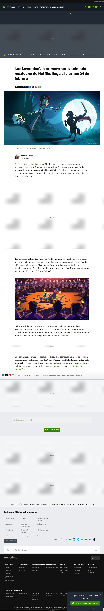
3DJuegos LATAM (24, 593)
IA (27, 55)
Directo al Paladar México (52, 594)
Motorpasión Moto (64, 571)
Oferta (22, 55)
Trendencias (78, 567)
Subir (94, 558)
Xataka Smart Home (9, 577)
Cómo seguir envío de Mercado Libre (63, 504)
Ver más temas (10, 541)
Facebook (82, 7)
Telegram (78, 539)
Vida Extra (22, 570)
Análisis (23, 518)
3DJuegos (22, 567)
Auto (36, 7)
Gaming (21, 7)
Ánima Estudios (68, 375)
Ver (53, 430)
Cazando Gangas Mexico (43, 519)
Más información (67, 609)
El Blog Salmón (92, 567)
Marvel (94, 55)
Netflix (49, 55)
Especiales (8, 524)
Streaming (27, 375)
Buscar (96, 550)
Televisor (86, 55)
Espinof (34, 570)
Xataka (7, 567)
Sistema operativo (74, 55)
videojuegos (25, 536)
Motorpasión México (64, 594)
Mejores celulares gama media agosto (36, 504)
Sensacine (35, 567)
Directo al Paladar (52, 567)
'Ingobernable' (55, 366)
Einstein (56, 55)
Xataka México (9, 593)
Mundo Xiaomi (9, 581)
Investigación (9, 518)
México (79, 375)
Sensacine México (35, 594)
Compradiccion (79, 573)
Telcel (39, 536)
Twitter (85, 7)
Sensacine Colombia (35, 598)
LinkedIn (90, 539)
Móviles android (42, 530)
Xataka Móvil (9, 570)
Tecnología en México (25, 531)
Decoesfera (77, 570)
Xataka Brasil (9, 596)
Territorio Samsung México (52, 7)
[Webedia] (99, 1)
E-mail (39, 87)
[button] (28, 155)
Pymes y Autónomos (91, 571)
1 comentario (22, 87)
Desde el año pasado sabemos (28, 164)
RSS (82, 539)
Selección (11, 7)
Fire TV (64, 55)
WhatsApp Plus (83, 504)
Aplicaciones (41, 524)
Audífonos (34, 55)
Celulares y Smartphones (25, 525)
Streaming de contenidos (51, 375)
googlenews (96, 7)
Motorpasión (64, 567)
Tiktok (100, 7)
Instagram (93, 7)
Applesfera (8, 573)
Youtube (89, 7)
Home (29, 7)
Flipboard (36, 87)
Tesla (42, 55)
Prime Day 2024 (10, 530)
